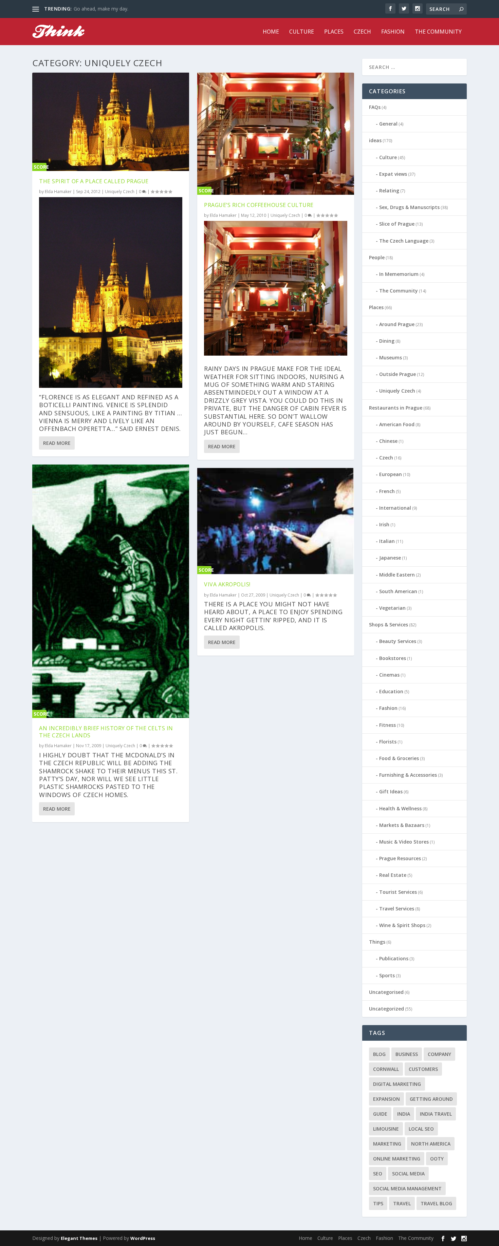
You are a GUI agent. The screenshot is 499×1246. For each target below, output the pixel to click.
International (395, 508)
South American (398, 591)
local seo (421, 1129)
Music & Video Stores (404, 841)
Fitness (387, 725)
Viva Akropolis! (227, 584)
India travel (436, 1114)
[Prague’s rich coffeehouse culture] (275, 134)
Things (377, 942)
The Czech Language (403, 241)
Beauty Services (397, 641)
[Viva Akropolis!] (275, 521)
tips (378, 1203)
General (388, 123)
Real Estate (392, 875)
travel (402, 1203)
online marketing (396, 1158)
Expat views (393, 174)
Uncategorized (386, 1008)
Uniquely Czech (119, 191)
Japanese (390, 557)
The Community (438, 32)
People (377, 257)
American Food (396, 424)
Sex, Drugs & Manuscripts (409, 207)
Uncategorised (386, 992)
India (403, 1114)
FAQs (375, 107)
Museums (390, 357)
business (406, 1054)
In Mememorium (399, 274)
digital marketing (397, 1084)
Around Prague (396, 324)
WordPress (142, 1238)
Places (334, 32)
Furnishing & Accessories (408, 775)
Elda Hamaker (58, 191)
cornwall (386, 1069)
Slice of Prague (396, 224)
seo (377, 1173)
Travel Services (396, 908)
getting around (431, 1099)
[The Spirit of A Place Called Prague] (110, 122)
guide (380, 1114)
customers (423, 1069)
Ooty (437, 1158)
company (439, 1054)
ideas (375, 140)
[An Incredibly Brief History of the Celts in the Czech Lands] (110, 591)
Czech (362, 32)
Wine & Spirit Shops (402, 925)
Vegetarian (392, 608)
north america (430, 1143)
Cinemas (389, 675)
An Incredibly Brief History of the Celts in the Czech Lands (106, 731)
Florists (387, 741)
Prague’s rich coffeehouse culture (259, 205)
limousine (386, 1129)
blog (379, 1054)
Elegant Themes (79, 1238)
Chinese (388, 441)
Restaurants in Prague (395, 407)
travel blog (436, 1203)
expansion (386, 1099)
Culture (301, 32)
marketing (387, 1143)
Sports (387, 975)
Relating (389, 190)
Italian (387, 541)
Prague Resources (400, 858)
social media (408, 1173)
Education (391, 691)
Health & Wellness (400, 808)
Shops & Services (388, 624)
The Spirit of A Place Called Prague (94, 181)
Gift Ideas (391, 791)
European (390, 474)
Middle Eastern (397, 574)
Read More (57, 443)
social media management (407, 1188)
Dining (386, 341)
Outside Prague (397, 374)
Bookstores (392, 658)
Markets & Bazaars (401, 825)
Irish (384, 524)
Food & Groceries (399, 758)
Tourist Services (398, 892)
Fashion (393, 32)
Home (271, 32)
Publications (393, 958)
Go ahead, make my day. (101, 8)
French (387, 491)
